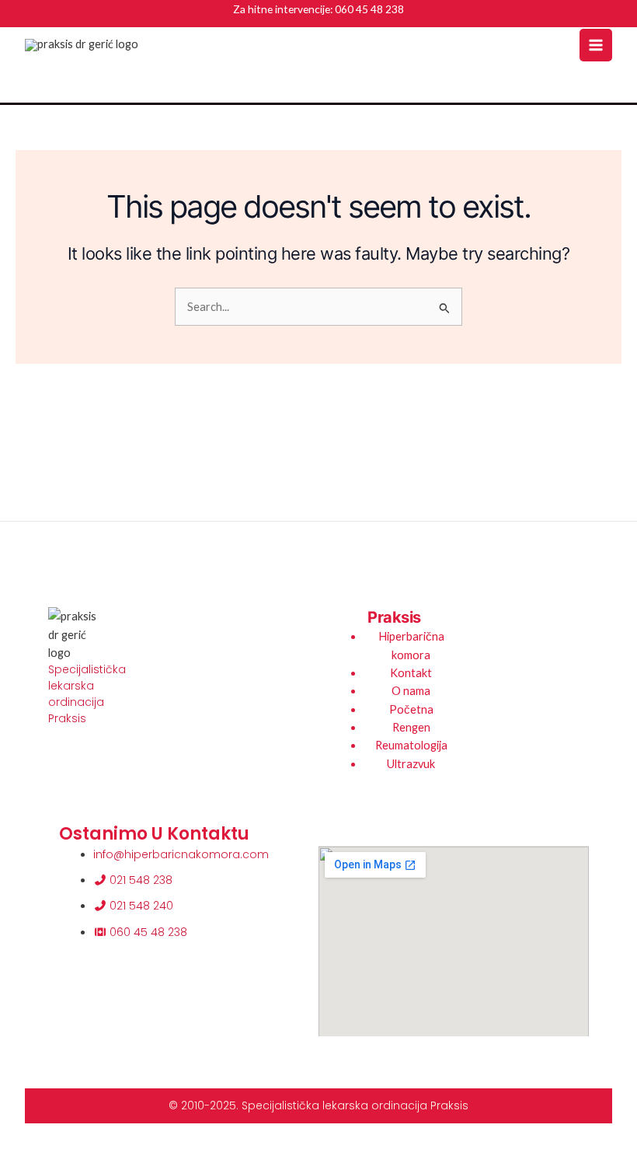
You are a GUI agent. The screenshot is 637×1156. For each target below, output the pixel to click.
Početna (411, 709)
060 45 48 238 (369, 9)
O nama (411, 690)
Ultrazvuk (411, 763)
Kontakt (411, 672)
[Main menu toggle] (596, 45)
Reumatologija (411, 745)
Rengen (411, 727)
